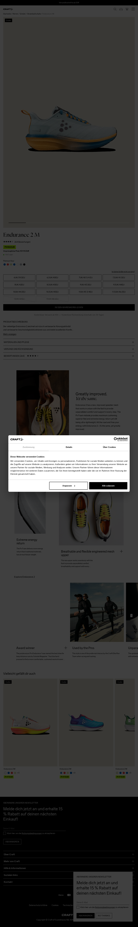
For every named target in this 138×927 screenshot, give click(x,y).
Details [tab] (69, 447)
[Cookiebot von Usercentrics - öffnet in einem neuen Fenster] (116, 439)
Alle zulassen (108, 485)
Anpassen (67, 485)
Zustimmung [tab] (29, 447)
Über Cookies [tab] (109, 447)
